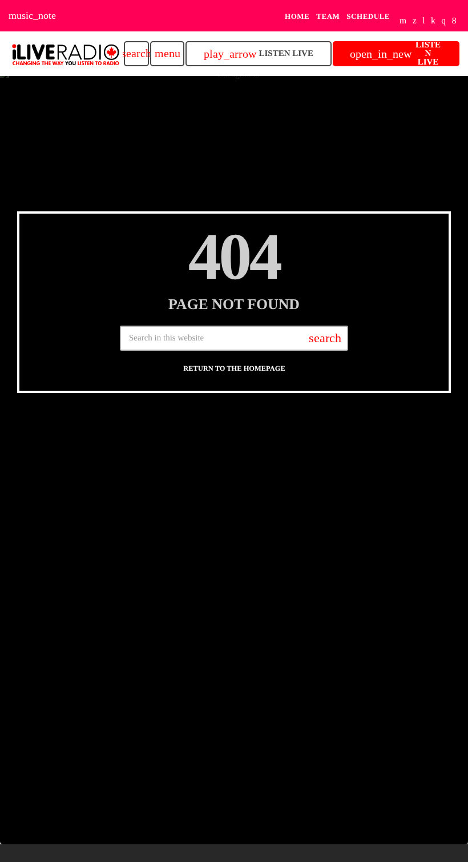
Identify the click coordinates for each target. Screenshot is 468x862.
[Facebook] (454, 21)
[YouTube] (403, 21)
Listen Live (258, 54)
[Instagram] (443, 21)
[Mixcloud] (433, 21)
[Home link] (66, 54)
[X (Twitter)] (415, 21)
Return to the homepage (234, 368)
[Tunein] (423, 21)
